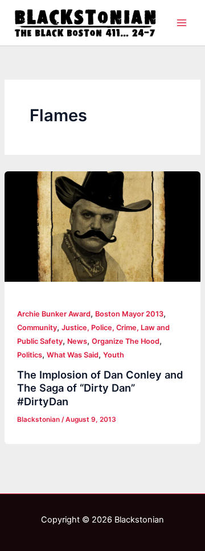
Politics (29, 355)
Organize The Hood (125, 341)
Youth (113, 355)
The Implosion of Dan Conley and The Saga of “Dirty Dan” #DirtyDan (100, 388)
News (77, 341)
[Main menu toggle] (182, 23)
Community (37, 327)
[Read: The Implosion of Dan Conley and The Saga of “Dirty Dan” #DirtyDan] (102, 226)
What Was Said (73, 355)
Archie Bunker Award (54, 314)
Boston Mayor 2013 (129, 314)
